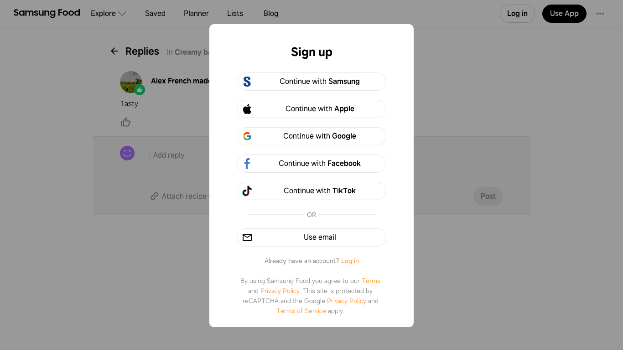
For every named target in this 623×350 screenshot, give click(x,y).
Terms (371, 281)
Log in (350, 261)
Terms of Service (301, 311)
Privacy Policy (280, 291)
